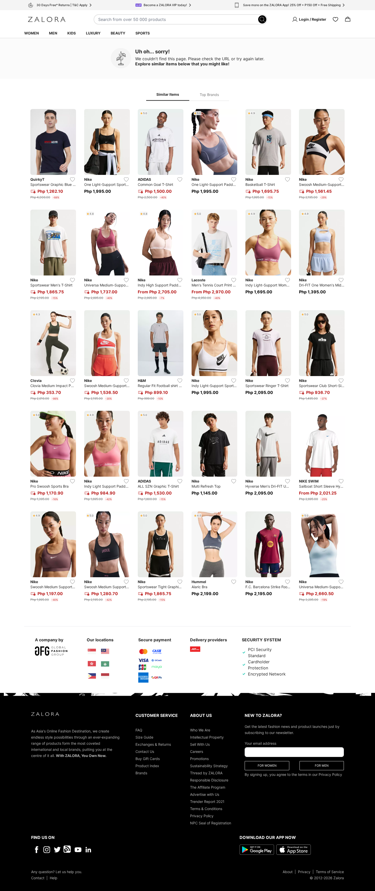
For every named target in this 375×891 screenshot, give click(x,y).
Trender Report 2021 (207, 801)
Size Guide (144, 737)
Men (53, 33)
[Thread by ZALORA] (67, 849)
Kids (71, 33)
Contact (37, 877)
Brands (141, 772)
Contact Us (144, 751)
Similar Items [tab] (167, 94)
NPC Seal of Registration (210, 823)
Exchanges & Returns (153, 744)
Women (31, 33)
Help (53, 877)
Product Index (147, 765)
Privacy (304, 871)
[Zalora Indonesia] (105, 676)
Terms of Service (330, 871)
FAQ (138, 730)
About (288, 871)
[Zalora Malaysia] (105, 651)
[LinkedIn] (88, 849)
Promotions (199, 758)
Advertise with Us (204, 794)
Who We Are (200, 730)
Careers (196, 751)
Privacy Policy (202, 815)
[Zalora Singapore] (92, 651)
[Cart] (348, 19)
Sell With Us (200, 744)
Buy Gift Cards (147, 758)
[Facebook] (36, 849)
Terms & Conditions (206, 808)
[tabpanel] (187, 356)
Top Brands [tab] (209, 94)
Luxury (93, 33)
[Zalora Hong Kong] (92, 664)
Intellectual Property (207, 737)
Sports (142, 33)
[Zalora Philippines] (92, 676)
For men (322, 765)
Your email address (260, 743)
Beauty (118, 33)
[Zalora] (46, 19)
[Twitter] (57, 849)
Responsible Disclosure (209, 780)
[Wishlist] (335, 19)
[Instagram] (47, 849)
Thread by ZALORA (206, 772)
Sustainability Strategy (209, 765)
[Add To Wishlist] (72, 179)
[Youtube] (78, 849)
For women (267, 765)
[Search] (262, 19)
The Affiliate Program (207, 787)
